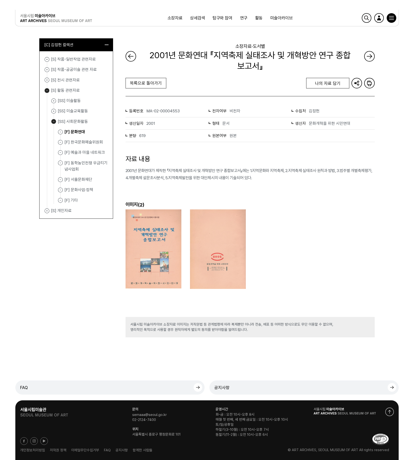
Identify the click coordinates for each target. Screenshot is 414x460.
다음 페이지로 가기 (369, 56)
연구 (243, 17)
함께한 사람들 (142, 450)
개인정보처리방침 (32, 450)
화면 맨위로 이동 (389, 412)
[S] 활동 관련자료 (47, 90)
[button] (391, 18)
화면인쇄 (369, 83)
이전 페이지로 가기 (131, 56)
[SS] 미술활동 (53, 101)
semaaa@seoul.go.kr (149, 414)
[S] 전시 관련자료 (47, 80)
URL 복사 (356, 83)
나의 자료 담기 (327, 83)
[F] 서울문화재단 (78, 179)
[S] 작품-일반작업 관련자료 (47, 59)
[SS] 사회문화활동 (53, 121)
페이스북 (24, 441)
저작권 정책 (58, 450)
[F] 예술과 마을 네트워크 (84, 152)
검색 (366, 18)
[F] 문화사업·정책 (78, 189)
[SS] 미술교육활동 (53, 111)
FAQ (24, 387)
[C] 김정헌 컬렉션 (59, 44)
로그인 (379, 18)
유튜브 (44, 441)
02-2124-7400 (144, 420)
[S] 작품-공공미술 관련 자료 (47, 69)
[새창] (380, 439)
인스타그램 (34, 441)
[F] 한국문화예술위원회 (83, 142)
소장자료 (174, 17)
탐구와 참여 (222, 17)
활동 (259, 17)
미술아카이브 (281, 17)
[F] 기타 (71, 200)
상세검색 (197, 17)
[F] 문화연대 (74, 131)
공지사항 (222, 387)
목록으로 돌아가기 (146, 83)
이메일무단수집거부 (85, 450)
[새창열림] (44, 410)
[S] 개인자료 (47, 210)
